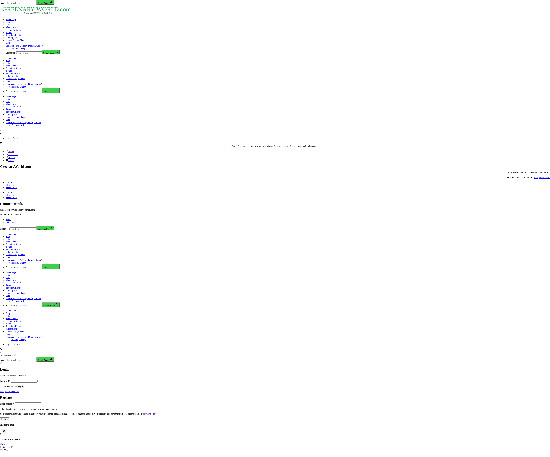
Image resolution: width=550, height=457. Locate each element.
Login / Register (13, 138)
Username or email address (13, 375)
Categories (10, 222)
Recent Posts (11, 187)
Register (4, 419)
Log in (20, 386)
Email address (7, 404)
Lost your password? (9, 391)
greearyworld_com (541, 177)
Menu (8, 219)
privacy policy (149, 414)
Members (10, 185)
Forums (9, 182)
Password (5, 381)
